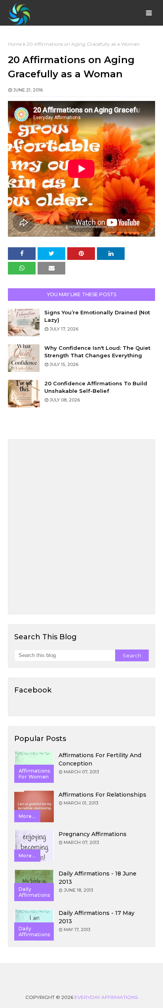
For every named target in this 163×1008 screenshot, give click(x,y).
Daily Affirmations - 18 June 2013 (97, 877)
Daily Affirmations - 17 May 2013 (97, 917)
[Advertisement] (81, 527)
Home (15, 44)
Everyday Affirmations (106, 997)
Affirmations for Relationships (102, 794)
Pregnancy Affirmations (93, 834)
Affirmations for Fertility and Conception (100, 759)
